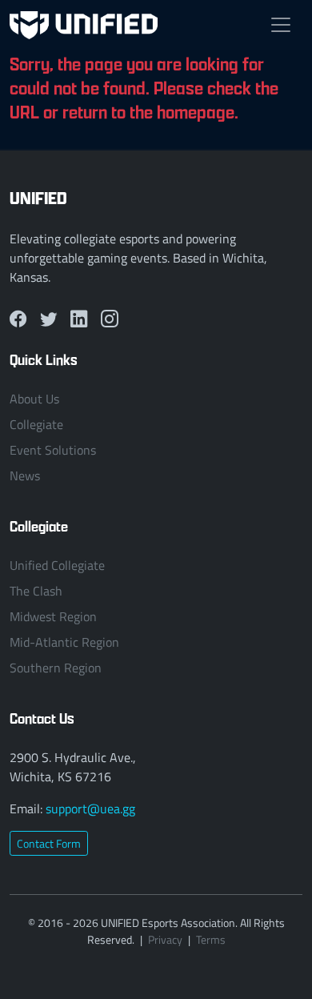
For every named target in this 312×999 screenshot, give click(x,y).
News (25, 475)
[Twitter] (49, 318)
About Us (34, 398)
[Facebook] (18, 318)
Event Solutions (53, 450)
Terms (211, 939)
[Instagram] (109, 318)
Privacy (165, 939)
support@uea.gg (90, 808)
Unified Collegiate (57, 565)
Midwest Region (53, 616)
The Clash (36, 591)
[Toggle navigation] (280, 25)
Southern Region (56, 667)
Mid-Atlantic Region (64, 642)
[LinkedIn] (79, 318)
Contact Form (49, 843)
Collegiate (36, 424)
